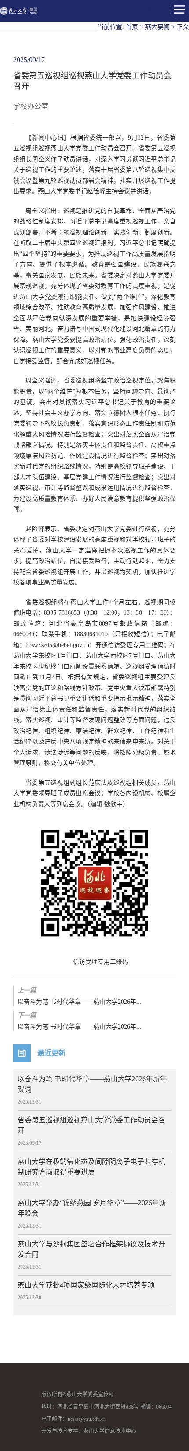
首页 (132, 27)
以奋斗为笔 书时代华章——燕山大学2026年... (80, 996)
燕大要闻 (157, 27)
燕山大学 (157, 7)
